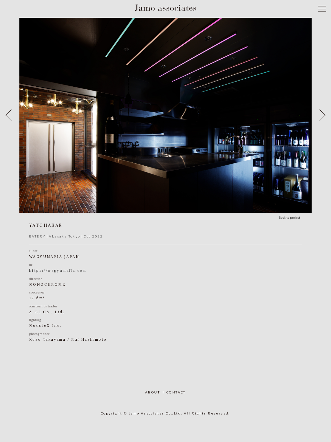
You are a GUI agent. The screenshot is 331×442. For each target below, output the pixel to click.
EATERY (37, 236)
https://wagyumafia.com (58, 270)
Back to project (289, 217)
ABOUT (152, 392)
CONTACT (176, 392)
